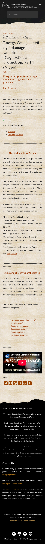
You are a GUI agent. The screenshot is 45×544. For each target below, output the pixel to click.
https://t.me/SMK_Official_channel (22, 521)
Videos (5, 72)
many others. (12, 254)
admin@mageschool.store (12, 484)
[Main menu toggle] (40, 5)
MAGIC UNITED (12, 489)
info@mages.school (9, 475)
